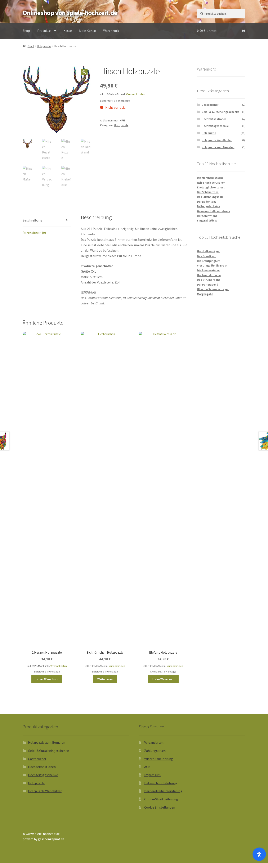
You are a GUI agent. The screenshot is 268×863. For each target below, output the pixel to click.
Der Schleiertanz (208, 192)
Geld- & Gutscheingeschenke (220, 112)
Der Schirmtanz (207, 216)
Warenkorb (111, 30)
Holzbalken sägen (208, 251)
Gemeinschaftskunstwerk (213, 211)
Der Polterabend (207, 284)
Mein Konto (87, 30)
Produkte (44, 30)
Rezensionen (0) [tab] (34, 233)
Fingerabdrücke (207, 220)
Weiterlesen (105, 679)
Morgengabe (205, 294)
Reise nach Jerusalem (211, 182)
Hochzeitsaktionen (214, 119)
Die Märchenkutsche (210, 178)
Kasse (67, 30)
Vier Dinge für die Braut (212, 265)
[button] (84, 72)
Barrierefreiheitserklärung (163, 791)
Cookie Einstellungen (159, 807)
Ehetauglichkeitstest (211, 187)
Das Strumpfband (208, 280)
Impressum (152, 775)
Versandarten (154, 742)
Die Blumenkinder (208, 270)
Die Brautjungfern (208, 261)
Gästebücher (210, 105)
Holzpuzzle (44, 46)
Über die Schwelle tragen (213, 289)
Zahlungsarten (155, 750)
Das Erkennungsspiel (210, 197)
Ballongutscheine (208, 206)
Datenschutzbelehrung (161, 783)
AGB (147, 767)
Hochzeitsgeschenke (215, 126)
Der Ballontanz (206, 202)
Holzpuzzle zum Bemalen (218, 147)
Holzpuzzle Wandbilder (217, 140)
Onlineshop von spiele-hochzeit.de (70, 13)
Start (31, 46)
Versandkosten (135, 94)
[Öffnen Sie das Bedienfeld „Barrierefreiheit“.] (259, 854)
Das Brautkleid (206, 256)
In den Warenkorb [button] (47, 679)
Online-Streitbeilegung (161, 799)
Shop (26, 30)
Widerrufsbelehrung (158, 759)
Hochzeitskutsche (209, 275)
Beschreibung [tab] (32, 220)
